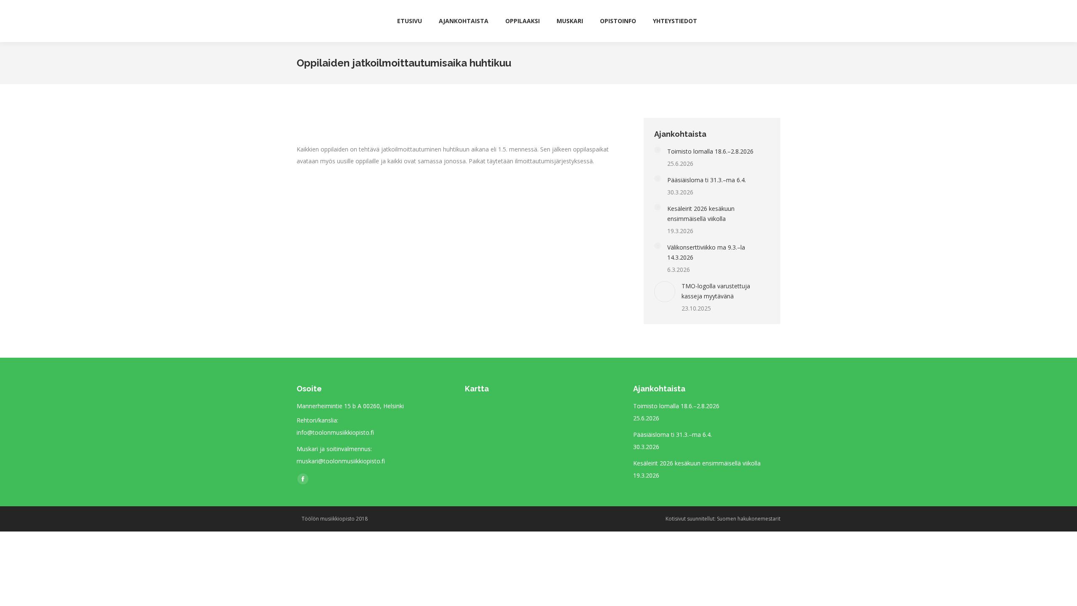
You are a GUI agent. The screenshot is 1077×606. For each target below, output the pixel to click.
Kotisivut (676, 518)
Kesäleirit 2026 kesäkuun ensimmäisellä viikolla (701, 214)
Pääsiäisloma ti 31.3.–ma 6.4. (706, 180)
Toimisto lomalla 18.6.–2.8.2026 (710, 151)
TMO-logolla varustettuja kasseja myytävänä (716, 291)
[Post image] (657, 149)
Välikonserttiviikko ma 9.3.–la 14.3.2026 (706, 252)
